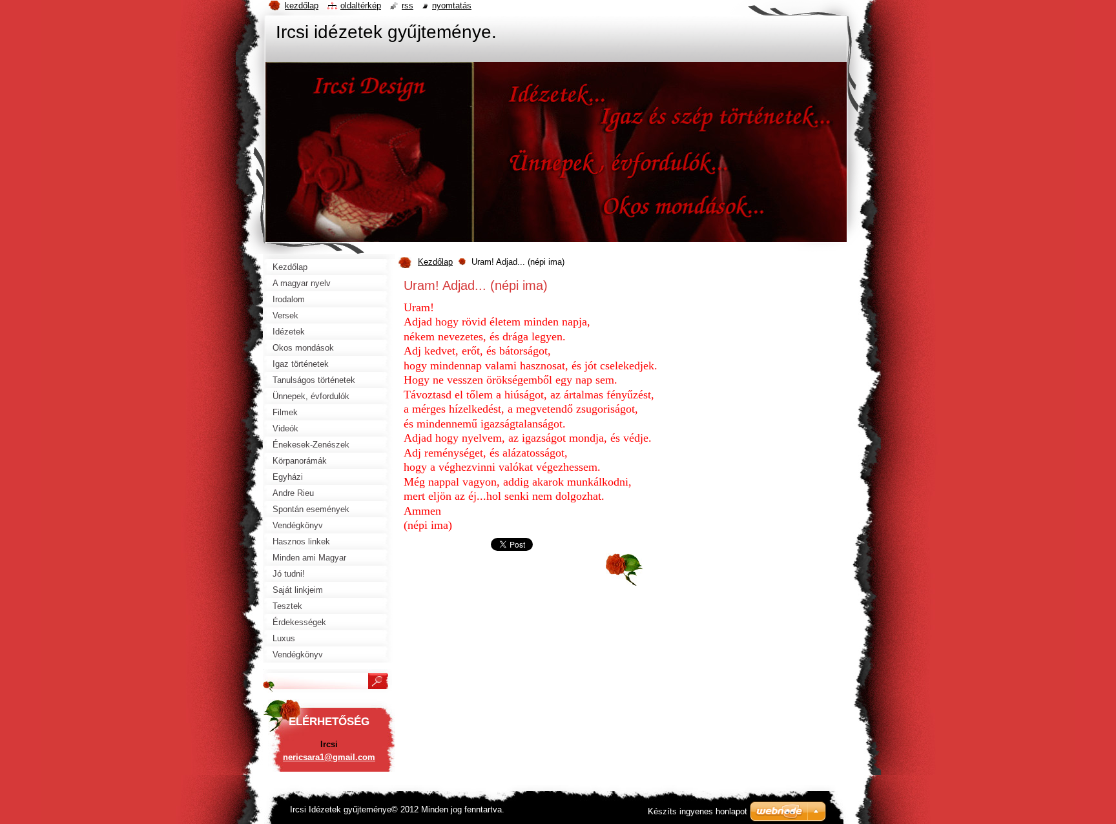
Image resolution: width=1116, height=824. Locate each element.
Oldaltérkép (360, 5)
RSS (407, 5)
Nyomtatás (451, 5)
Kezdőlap (435, 262)
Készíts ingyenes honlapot (697, 811)
